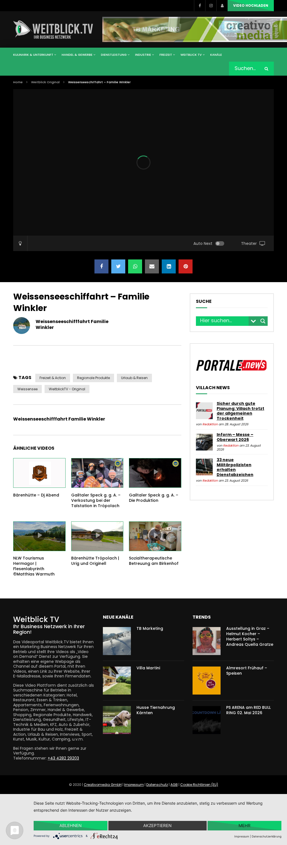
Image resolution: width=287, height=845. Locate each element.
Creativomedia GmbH (103, 784)
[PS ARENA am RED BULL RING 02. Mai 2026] (207, 720)
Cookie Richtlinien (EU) (199, 784)
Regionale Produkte (93, 377)
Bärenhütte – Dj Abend (36, 495)
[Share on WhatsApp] (135, 266)
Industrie (143, 54)
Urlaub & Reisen (134, 377)
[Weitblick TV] (53, 29)
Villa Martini (148, 668)
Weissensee (27, 389)
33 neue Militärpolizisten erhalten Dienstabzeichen (235, 467)
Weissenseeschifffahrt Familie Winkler (72, 324)
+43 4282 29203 (63, 758)
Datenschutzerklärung (266, 836)
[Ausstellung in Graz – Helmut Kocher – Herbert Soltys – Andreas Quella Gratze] (207, 641)
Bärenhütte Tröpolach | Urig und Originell (95, 560)
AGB (174, 784)
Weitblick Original (45, 82)
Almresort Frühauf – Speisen (246, 670)
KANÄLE (216, 54)
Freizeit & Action (53, 377)
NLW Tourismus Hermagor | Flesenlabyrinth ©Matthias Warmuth (34, 566)
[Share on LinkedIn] (169, 266)
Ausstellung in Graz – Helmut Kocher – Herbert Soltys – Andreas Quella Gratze (249, 636)
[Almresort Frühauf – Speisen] (207, 681)
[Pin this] (186, 266)
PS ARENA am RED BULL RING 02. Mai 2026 (248, 710)
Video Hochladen (250, 5)
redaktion (210, 424)
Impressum (134, 784)
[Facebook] (199, 5)
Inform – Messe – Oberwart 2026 (235, 437)
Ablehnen (70, 825)
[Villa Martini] (117, 681)
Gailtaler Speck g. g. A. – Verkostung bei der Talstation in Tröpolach (96, 500)
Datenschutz (157, 784)
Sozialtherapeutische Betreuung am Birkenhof (154, 560)
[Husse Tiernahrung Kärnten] (117, 720)
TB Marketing (149, 628)
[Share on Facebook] (101, 266)
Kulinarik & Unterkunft (33, 54)
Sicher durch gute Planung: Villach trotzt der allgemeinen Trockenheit (240, 411)
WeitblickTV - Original (67, 389)
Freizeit (165, 54)
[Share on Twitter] (118, 266)
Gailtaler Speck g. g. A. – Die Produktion (153, 497)
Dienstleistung (114, 54)
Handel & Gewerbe (77, 54)
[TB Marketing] (117, 641)
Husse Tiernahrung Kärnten (155, 710)
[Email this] (152, 266)
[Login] (222, 5)
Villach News (213, 388)
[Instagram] (210, 5)
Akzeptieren (157, 825)
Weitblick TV (191, 54)
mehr (245, 825)
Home (18, 82)
